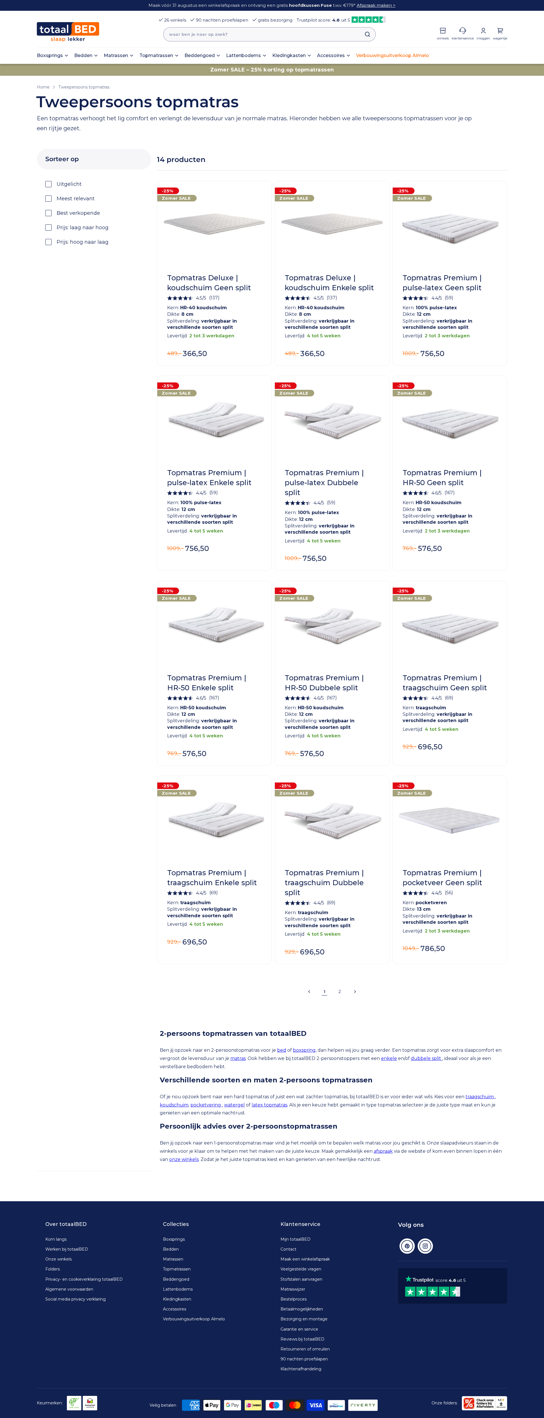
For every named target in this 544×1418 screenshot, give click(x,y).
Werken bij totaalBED (66, 1249)
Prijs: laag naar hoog (83, 227)
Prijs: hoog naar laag (83, 242)
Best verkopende (78, 213)
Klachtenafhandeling (300, 1368)
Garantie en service (299, 1329)
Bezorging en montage (304, 1319)
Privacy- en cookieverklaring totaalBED (84, 1279)
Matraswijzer (292, 1289)
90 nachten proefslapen (222, 20)
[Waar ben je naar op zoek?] (364, 34)
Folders (52, 1269)
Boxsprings (174, 1239)
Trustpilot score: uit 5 (323, 20)
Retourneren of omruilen (305, 1349)
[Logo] (68, 32)
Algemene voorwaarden (69, 1289)
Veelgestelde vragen (300, 1269)
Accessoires (174, 1309)
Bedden (171, 1249)
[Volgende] (355, 991)
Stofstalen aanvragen (301, 1279)
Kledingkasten (177, 1299)
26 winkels (175, 20)
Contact (288, 1249)
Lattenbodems (178, 1289)
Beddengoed (176, 1279)
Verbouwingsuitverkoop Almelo (194, 1319)
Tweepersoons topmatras (83, 87)
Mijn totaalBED (295, 1239)
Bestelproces (293, 1299)
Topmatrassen (177, 1269)
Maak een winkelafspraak (305, 1259)
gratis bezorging (275, 20)
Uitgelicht (69, 184)
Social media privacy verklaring (75, 1299)
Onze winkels (58, 1259)
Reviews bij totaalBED (302, 1339)
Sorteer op (62, 159)
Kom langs (56, 1239)
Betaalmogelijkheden (301, 1309)
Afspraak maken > (376, 5)
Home (43, 87)
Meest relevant (76, 198)
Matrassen (173, 1259)
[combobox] (269, 34)
